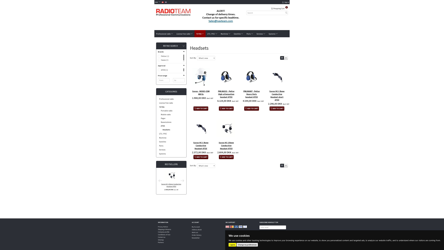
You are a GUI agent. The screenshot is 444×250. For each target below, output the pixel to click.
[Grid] (282, 58)
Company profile (163, 232)
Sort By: (193, 58)
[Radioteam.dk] (173, 11)
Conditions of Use (164, 235)
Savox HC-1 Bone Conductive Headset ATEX (200, 145)
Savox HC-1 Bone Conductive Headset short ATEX (276, 95)
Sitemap (161, 240)
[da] (162, 2)
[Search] (286, 12)
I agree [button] (232, 245)
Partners (161, 242)
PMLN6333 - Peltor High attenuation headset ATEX (226, 94)
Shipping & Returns (164, 229)
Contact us (161, 237)
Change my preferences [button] (247, 245)
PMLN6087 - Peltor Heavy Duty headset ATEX (251, 94)
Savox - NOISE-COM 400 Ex (201, 92)
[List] (286, 58)
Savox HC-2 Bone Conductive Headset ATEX (171, 185)
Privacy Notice (163, 227)
